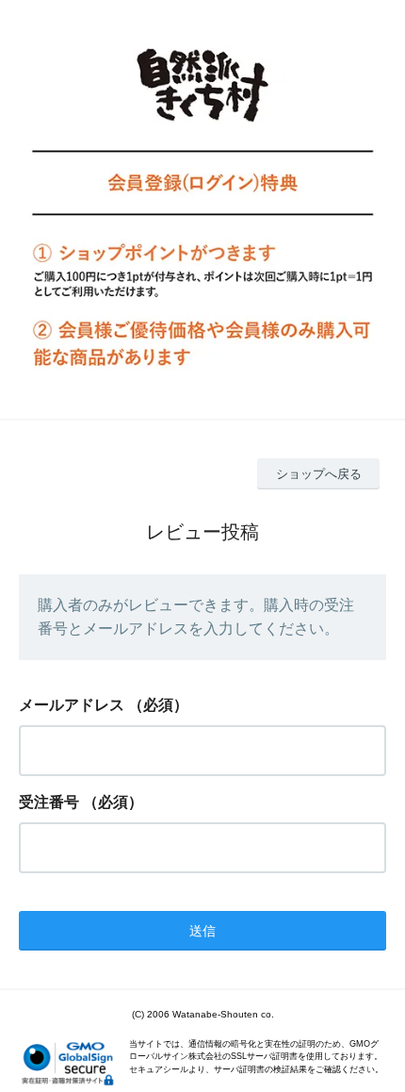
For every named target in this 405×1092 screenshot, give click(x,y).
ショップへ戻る (319, 474)
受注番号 (49, 802)
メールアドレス (71, 705)
